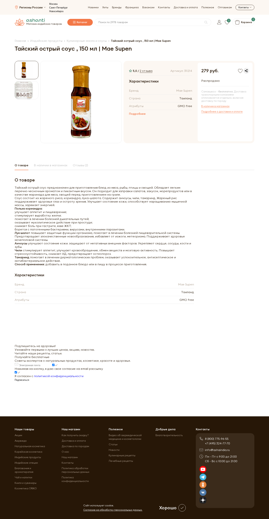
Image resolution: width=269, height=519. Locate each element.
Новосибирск (56, 11)
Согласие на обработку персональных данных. (112, 509)
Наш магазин (70, 457)
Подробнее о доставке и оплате (222, 111)
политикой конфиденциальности (58, 376)
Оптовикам (225, 7)
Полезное (207, 7)
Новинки (93, 7)
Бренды (117, 7)
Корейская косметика (28, 451)
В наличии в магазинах (215, 106)
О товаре (21, 165)
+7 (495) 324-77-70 (217, 443)
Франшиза (132, 7)
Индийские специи (26, 462)
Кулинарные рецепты (122, 455)
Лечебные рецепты (121, 461)
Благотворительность (169, 435)
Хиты (105, 7)
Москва (53, 4)
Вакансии (148, 7)
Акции (18, 435)
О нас (65, 451)
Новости (114, 450)
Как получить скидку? (75, 435)
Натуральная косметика (30, 446)
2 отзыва (146, 71)
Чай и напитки (23, 477)
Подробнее (137, 113)
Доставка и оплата (186, 7)
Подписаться (22, 380)
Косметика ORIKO (26, 488)
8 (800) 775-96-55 (217, 439)
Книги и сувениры (25, 483)
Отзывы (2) (80, 165)
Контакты (164, 7)
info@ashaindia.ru (217, 450)
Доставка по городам (75, 446)
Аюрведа (21, 440)
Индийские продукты (28, 457)
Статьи (113, 444)
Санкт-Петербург (58, 7)
